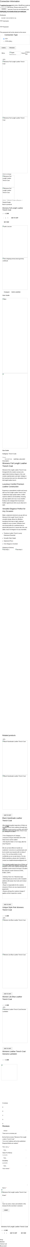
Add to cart (14, 217)
